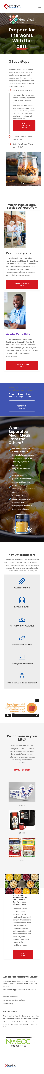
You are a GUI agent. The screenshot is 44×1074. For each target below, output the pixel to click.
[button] (21, 183)
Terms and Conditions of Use (14, 1000)
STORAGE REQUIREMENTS (22, 645)
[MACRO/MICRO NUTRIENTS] (22, 657)
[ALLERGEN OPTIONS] (22, 581)
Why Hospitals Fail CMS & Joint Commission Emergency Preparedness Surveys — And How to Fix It (21, 1024)
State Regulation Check (26, 125)
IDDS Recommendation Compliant (22, 683)
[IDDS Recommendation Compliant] (22, 676)
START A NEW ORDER (22, 770)
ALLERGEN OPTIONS (22, 588)
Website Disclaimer (10, 997)
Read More (23, 954)
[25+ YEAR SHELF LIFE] (22, 600)
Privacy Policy (8, 1004)
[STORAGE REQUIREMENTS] (22, 638)
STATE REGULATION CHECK (22, 406)
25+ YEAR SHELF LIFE (22, 607)
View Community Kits (22, 284)
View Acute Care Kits (22, 365)
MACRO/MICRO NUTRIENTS (22, 664)
